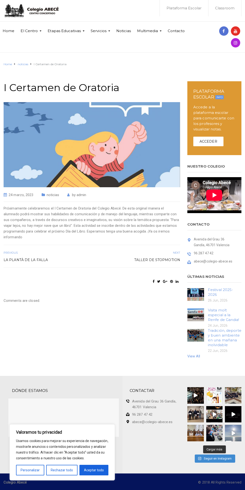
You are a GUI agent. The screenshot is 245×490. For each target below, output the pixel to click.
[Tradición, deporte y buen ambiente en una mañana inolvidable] (195, 335)
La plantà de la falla (26, 260)
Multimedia (147, 31)
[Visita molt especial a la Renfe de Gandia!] (195, 314)
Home (8, 31)
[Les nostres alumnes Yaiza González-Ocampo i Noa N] (195, 433)
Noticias (123, 31)
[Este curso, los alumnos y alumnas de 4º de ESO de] (214, 395)
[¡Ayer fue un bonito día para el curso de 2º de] (233, 433)
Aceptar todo (94, 470)
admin (81, 195)
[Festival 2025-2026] (195, 294)
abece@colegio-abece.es (152, 422)
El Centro (29, 31)
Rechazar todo (62, 470)
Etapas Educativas (64, 31)
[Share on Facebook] (154, 281)
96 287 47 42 (142, 414)
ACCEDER (208, 141)
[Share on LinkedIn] (177, 281)
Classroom (224, 8)
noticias (53, 195)
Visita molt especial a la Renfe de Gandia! (223, 315)
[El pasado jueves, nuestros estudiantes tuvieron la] (233, 414)
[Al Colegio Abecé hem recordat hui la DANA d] (195, 395)
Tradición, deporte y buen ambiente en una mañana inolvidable (224, 337)
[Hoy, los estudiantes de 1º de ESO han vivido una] (233, 395)
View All (193, 356)
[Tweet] (158, 281)
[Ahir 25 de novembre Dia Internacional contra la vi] (195, 414)
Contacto (176, 31)
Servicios (98, 31)
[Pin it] (171, 281)
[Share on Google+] (165, 281)
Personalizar (30, 470)
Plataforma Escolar (184, 8)
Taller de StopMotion (157, 260)
